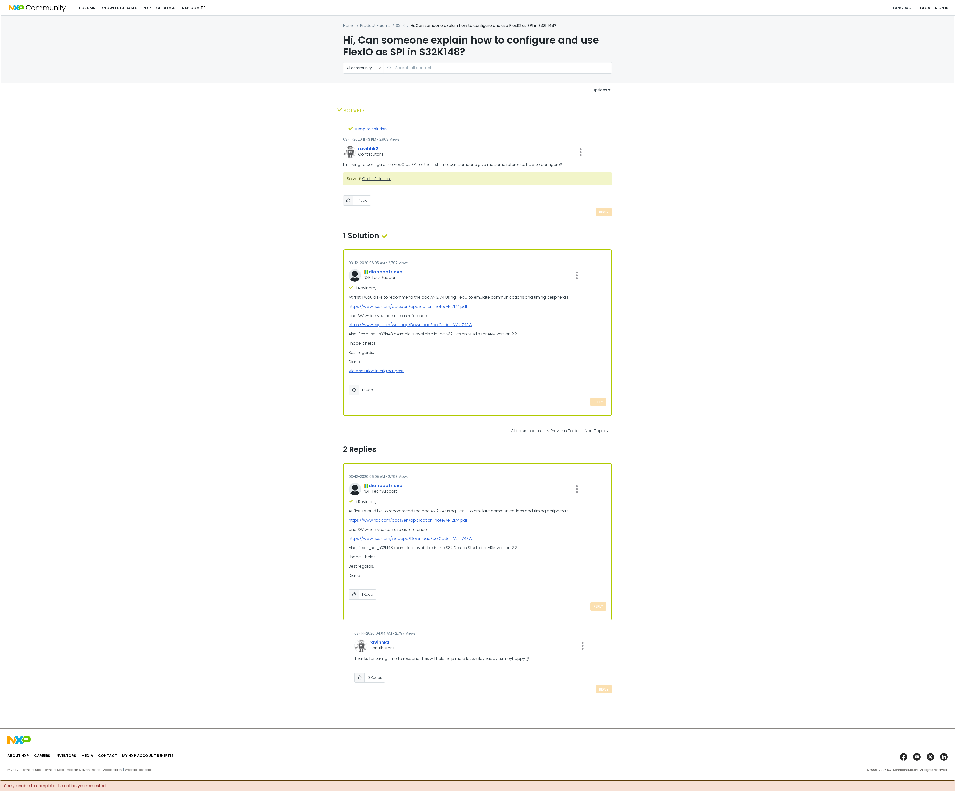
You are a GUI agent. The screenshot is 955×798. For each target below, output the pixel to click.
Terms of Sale (53, 769)
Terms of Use (31, 769)
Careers (42, 755)
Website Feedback (138, 769)
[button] (580, 152)
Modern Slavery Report (83, 769)
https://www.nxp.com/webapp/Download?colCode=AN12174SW (410, 325)
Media (87, 755)
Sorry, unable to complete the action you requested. (55, 786)
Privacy (12, 769)
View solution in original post (376, 371)
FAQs (925, 7)
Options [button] (599, 90)
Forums (87, 7)
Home (349, 25)
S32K (400, 25)
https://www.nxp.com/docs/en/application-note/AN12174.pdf (408, 306)
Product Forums (375, 25)
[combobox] (498, 68)
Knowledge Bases (119, 7)
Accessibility (112, 769)
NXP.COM (191, 7)
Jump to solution (370, 129)
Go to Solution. (376, 179)
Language (903, 7)
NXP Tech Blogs (159, 7)
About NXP (18, 755)
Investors (65, 755)
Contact (107, 755)
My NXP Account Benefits (148, 755)
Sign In (942, 7)
